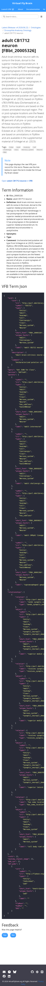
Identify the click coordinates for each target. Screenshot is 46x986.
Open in (17, 181)
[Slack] (37, 972)
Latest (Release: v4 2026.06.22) (15, 27)
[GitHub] (32, 972)
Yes (4, 935)
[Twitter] (14, 972)
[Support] (4, 972)
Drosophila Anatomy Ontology (17, 30)
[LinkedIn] (9, 976)
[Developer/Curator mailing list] (42, 972)
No (13, 935)
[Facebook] (4, 976)
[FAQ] (9, 972)
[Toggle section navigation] (41, 17)
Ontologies (36, 27)
